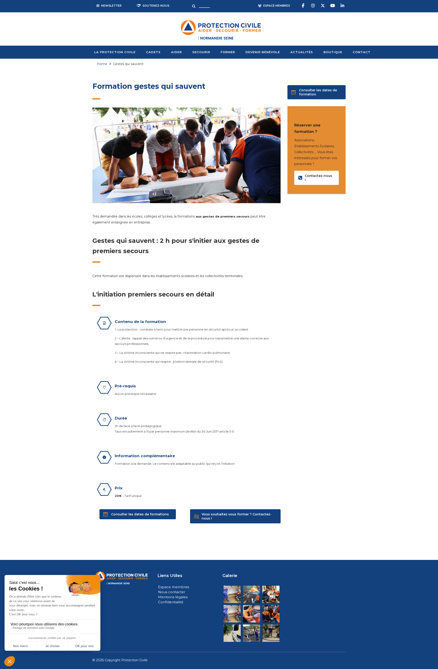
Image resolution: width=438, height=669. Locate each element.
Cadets (153, 52)
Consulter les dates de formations (140, 514)
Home (102, 64)
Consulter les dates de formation (318, 92)
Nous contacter (171, 592)
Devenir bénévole (262, 52)
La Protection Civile (115, 52)
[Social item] (303, 5)
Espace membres (173, 587)
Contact (361, 52)
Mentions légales (173, 597)
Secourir (201, 52)
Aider (176, 52)
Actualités (301, 52)
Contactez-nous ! (318, 178)
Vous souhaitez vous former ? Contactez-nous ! (236, 516)
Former (228, 52)
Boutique (332, 52)
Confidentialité (170, 602)
